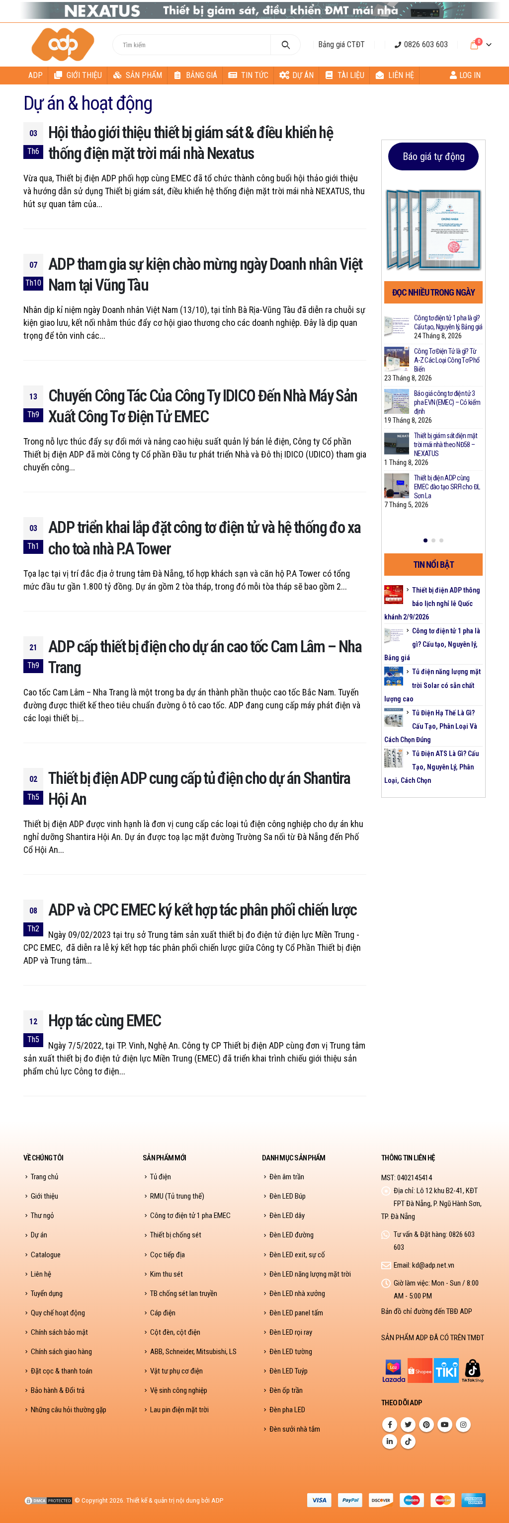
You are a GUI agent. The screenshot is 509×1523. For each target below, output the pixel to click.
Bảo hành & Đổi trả (58, 1390)
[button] (425, 540)
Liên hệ (401, 75)
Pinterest (426, 1424)
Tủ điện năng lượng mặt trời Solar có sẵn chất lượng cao (432, 685)
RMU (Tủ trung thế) (177, 1196)
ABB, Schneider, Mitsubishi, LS (193, 1351)
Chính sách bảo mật (59, 1332)
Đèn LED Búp (287, 1196)
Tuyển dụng (47, 1293)
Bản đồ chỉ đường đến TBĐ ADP (426, 1311)
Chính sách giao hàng (61, 1351)
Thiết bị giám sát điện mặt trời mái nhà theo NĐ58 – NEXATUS (445, 444)
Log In (470, 75)
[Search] (285, 45)
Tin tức (254, 75)
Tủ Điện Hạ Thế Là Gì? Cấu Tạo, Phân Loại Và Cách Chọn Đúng (430, 726)
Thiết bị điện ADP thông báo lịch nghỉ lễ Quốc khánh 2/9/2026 (432, 603)
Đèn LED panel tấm (296, 1312)
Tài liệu (351, 75)
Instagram (463, 1424)
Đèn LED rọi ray (290, 1332)
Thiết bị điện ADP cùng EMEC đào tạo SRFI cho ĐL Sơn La (447, 487)
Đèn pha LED (287, 1409)
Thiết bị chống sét (175, 1234)
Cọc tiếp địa (167, 1254)
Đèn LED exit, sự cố (297, 1254)
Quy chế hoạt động (58, 1312)
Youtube (444, 1424)
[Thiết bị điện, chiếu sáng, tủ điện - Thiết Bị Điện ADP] (64, 44)
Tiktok (408, 1441)
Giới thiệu (84, 75)
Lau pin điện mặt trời (179, 1409)
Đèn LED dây (287, 1215)
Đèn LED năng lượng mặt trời (310, 1274)
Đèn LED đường (291, 1234)
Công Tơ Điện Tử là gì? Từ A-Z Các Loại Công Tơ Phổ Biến (446, 360)
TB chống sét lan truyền (183, 1293)
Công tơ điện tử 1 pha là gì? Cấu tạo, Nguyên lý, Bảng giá (432, 644)
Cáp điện (162, 1312)
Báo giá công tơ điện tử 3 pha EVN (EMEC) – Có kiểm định (447, 402)
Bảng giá (201, 75)
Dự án (303, 75)
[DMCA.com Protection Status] (48, 1500)
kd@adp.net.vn (433, 1265)
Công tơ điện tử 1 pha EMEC (190, 1215)
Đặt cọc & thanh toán (61, 1371)
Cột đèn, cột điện (175, 1332)
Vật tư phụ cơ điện (176, 1371)
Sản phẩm (144, 75)
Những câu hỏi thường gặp (68, 1409)
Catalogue (46, 1254)
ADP (35, 75)
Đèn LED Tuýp (288, 1371)
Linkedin (389, 1441)
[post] (396, 325)
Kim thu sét (166, 1274)
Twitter (408, 1424)
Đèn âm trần (286, 1176)
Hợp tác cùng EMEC (104, 1020)
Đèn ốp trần (286, 1390)
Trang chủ (44, 1176)
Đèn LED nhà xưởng (297, 1293)
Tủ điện (160, 1176)
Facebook (389, 1424)
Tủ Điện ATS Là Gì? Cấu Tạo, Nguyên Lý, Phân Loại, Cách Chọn (431, 767)
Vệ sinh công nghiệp (178, 1390)
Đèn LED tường (290, 1351)
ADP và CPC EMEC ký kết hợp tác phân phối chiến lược (202, 910)
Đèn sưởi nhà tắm (294, 1429)
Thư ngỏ (42, 1215)
